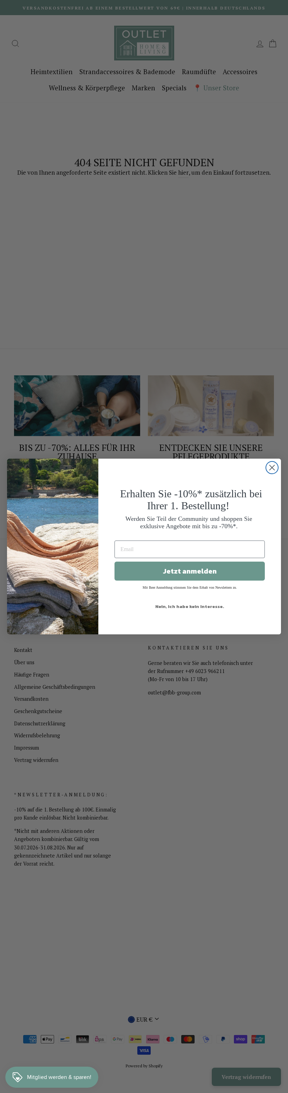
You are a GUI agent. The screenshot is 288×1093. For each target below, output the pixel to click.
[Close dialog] (272, 467)
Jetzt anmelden (190, 571)
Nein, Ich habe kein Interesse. (189, 606)
